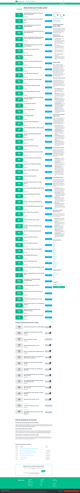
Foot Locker (54, 248)
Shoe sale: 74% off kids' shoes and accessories (27, 455)
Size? (53, 255)
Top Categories (30, 479)
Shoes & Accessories (22, 5)
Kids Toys (29, 483)
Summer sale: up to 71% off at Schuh (25, 453)
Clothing (29, 480)
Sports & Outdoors (30, 485)
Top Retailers (42, 479)
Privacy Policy (55, 486)
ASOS (54, 276)
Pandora (54, 246)
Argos (41, 483)
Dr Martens (54, 259)
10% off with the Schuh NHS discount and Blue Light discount (29, 448)
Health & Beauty (30, 484)
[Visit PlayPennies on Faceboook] (62, 3)
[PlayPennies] (19, 1)
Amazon (54, 277)
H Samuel (54, 258)
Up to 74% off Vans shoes (23, 457)
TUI (53, 278)
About (54, 484)
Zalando (54, 249)
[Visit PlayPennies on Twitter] (61, 3)
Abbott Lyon (54, 267)
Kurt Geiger (54, 254)
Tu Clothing (42, 481)
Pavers (54, 253)
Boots (41, 484)
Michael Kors (55, 257)
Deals (27, 1)
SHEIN (41, 485)
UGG (53, 251)
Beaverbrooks (55, 250)
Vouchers (31, 1)
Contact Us (54, 485)
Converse (54, 261)
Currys (54, 279)
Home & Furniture (30, 481)
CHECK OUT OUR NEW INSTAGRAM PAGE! (24, 3)
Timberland (54, 252)
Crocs (54, 245)
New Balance (55, 256)
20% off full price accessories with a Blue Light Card (27, 450)
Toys (35, 1)
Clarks (54, 247)
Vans (53, 260)
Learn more (45, 491)
